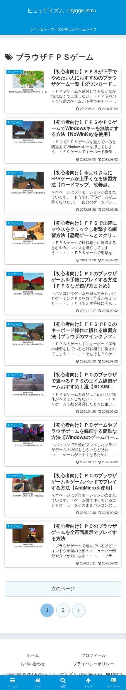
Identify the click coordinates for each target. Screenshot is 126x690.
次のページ (63, 588)
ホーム (33, 655)
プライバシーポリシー (93, 663)
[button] (114, 683)
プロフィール (93, 655)
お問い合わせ (33, 663)
